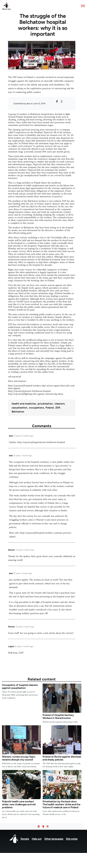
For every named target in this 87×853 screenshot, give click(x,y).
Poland (50, 407)
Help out (37, 838)
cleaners (60, 403)
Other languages (53, 838)
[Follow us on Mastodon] (47, 826)
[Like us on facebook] (38, 826)
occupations (36, 407)
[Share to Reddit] (61, 101)
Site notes (71, 838)
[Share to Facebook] (57, 101)
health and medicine (24, 403)
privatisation (45, 403)
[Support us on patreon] (43, 826)
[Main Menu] (82, 6)
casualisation (19, 407)
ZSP (57, 407)
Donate (25, 838)
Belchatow (18, 411)
